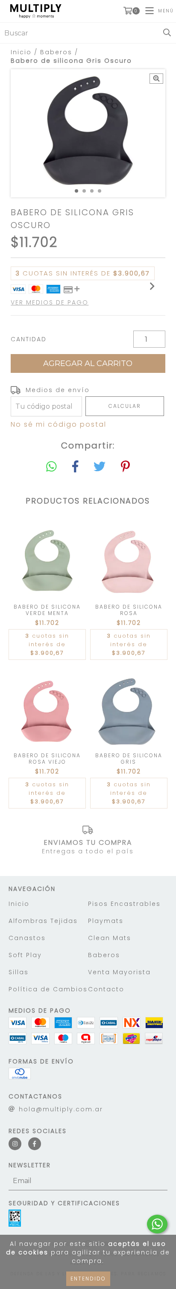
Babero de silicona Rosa (128, 609)
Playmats (105, 921)
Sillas (19, 972)
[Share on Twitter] (99, 466)
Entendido (88, 1278)
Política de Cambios (48, 989)
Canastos (27, 938)
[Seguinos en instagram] (15, 1143)
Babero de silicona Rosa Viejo (47, 758)
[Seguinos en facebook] (34, 1143)
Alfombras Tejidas (43, 921)
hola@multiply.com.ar (61, 1109)
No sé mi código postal (58, 424)
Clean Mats (109, 938)
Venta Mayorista (119, 972)
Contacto (106, 989)
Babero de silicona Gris (128, 758)
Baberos (56, 52)
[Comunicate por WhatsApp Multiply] (157, 1224)
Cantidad (29, 339)
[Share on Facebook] (75, 466)
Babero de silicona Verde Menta (47, 609)
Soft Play (25, 955)
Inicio (21, 52)
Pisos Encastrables (124, 903)
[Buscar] (167, 33)
